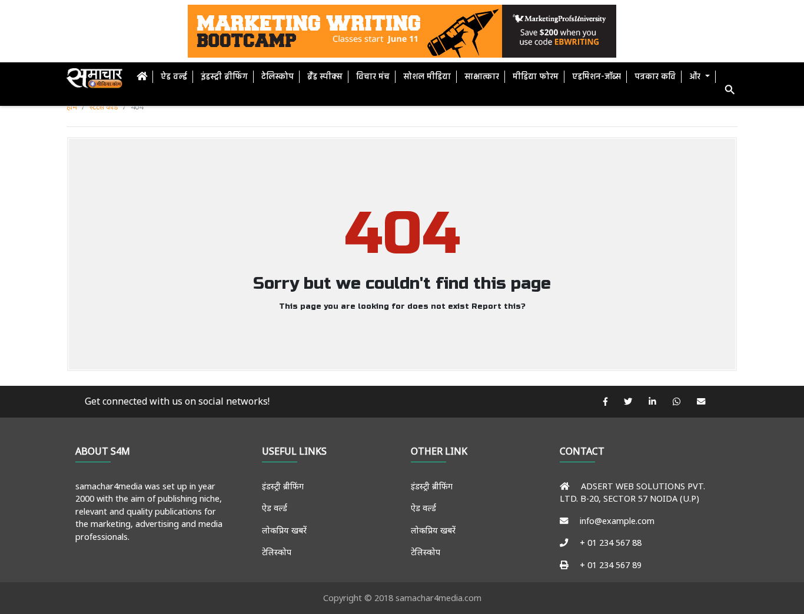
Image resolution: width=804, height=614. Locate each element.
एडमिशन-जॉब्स (596, 77)
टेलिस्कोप (277, 77)
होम (72, 106)
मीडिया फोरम (536, 77)
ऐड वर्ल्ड (174, 77)
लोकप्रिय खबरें (284, 530)
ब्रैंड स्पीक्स (325, 77)
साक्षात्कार (481, 77)
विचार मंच (373, 77)
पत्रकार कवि (655, 77)
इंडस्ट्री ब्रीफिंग (224, 77)
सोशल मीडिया (427, 77)
